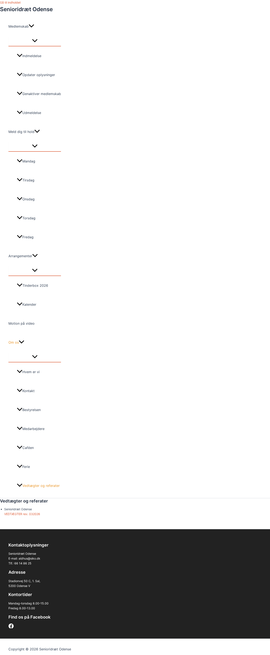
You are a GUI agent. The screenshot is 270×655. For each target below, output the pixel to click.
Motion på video (21, 323)
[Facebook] (11, 627)
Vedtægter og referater (41, 486)
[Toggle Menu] (34, 41)
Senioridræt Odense (26, 9)
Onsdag (28, 199)
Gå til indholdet (10, 2)
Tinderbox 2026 (35, 285)
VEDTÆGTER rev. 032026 (22, 514)
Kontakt (28, 391)
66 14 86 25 (22, 563)
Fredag (28, 237)
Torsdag (28, 218)
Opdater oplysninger (38, 75)
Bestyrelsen (31, 410)
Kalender (29, 304)
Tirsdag (28, 180)
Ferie (26, 467)
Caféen (28, 448)
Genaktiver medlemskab (41, 94)
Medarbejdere (33, 429)
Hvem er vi (31, 372)
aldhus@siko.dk (29, 558)
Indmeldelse (31, 56)
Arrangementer (20, 256)
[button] (31, 26)
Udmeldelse (31, 113)
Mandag (28, 161)
